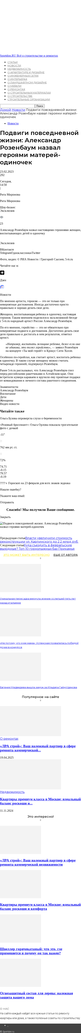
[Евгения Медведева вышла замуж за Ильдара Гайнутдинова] (20, 679)
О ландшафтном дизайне (27, 82)
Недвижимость (19, 68)
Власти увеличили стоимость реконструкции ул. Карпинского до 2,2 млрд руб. (39, 539)
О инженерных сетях (23, 75)
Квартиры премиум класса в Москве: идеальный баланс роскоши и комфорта (40, 907)
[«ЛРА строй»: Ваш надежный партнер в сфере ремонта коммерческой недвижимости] (30, 735)
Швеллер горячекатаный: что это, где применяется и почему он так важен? (31, 951)
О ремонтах (16, 89)
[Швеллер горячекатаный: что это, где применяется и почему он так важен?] (20, 941)
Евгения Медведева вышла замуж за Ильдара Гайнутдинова (38, 687)
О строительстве (20, 96)
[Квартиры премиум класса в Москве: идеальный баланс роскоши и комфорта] (30, 788)
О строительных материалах (29, 92)
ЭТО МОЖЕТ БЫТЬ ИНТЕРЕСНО (26, 555)
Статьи (13, 62)
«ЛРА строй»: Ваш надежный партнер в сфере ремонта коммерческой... (38, 748)
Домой (5, 110)
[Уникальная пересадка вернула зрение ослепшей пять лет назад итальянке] (20, 591)
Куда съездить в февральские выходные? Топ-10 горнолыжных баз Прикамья (37, 547)
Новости (14, 65)
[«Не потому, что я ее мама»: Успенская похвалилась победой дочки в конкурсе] (20, 635)
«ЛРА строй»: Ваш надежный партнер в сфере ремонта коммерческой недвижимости (38, 862)
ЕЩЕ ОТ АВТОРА (65, 555)
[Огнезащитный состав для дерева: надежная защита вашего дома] (20, 985)
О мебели (14, 85)
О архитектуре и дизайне (26, 72)
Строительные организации (29, 99)
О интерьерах (17, 79)
